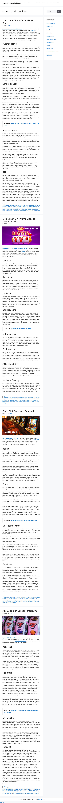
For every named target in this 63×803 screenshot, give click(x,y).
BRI (4, 802)
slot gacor (25, 401)
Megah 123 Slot (5, 207)
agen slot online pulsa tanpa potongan (29, 787)
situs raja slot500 (23, 601)
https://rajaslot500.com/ (33, 597)
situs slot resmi (19, 401)
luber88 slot (49, 26)
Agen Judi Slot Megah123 (9, 205)
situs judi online (10, 790)
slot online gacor (5, 602)
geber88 (27, 789)
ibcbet (48, 29)
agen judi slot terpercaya (9, 787)
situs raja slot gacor (31, 599)
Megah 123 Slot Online (23, 207)
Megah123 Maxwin (10, 209)
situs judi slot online (32, 209)
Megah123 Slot (17, 209)
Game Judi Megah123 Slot (20, 205)
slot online (37, 601)
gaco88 (23, 251)
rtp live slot (49, 55)
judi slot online (30, 398)
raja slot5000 (35, 439)
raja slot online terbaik (17, 598)
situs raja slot (50, 48)
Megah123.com (24, 209)
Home (24, 3)
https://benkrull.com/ (20, 641)
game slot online (22, 789)
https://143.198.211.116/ (22, 398)
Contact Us (37, 3)
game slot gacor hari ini (12, 398)
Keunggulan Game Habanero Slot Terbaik (24, 520)
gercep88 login (50, 36)
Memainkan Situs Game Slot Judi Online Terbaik (14, 248)
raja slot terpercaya (26, 598)
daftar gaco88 (30, 397)
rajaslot (8, 599)
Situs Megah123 (27, 210)
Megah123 (33, 30)
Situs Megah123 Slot (36, 210)
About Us (30, 3)
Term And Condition (55, 3)
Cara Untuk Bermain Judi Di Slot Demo (12, 29)
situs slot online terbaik (13, 791)
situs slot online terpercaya (24, 791)
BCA (1, 802)
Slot (4, 203)
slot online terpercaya (34, 793)
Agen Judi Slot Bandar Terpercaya (19, 611)
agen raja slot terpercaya (15, 597)
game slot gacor (24, 597)
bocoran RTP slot (15, 397)
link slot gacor (9, 400)
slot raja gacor (13, 602)
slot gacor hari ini (30, 401)
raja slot (10, 598)
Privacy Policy (45, 3)
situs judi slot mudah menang (20, 790)
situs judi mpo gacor (52, 39)
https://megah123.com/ (31, 205)
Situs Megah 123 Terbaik (19, 210)
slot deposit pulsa (33, 791)
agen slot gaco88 (7, 397)
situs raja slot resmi (16, 601)
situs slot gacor (50, 42)
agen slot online (18, 787)
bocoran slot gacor (23, 397)
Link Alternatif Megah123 (17, 206)
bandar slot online (6, 789)
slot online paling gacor (25, 793)
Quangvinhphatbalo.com (11, 3)
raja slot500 (32, 598)
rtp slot (19, 400)
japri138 (48, 45)
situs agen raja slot (14, 599)
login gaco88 (15, 400)
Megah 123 (25, 206)
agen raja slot (6, 597)
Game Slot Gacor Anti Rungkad (21, 328)
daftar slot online (51, 23)
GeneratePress (41, 799)
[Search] (59, 11)
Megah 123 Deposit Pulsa (33, 206)
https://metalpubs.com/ (52, 51)
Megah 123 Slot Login (14, 207)
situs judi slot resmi (11, 401)
